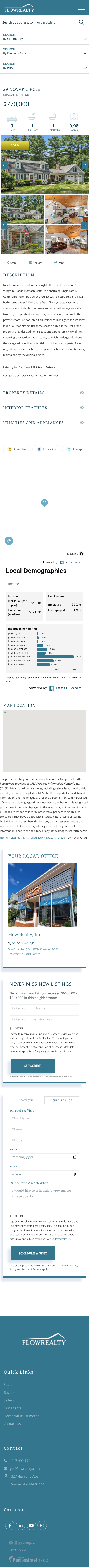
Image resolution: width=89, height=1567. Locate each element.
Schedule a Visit (61, 1100)
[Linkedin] (20, 1525)
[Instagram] (42, 1525)
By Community (13, 39)
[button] (81, 22)
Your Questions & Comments (29, 1183)
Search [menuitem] (9, 1384)
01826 (61, 837)
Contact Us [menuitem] (12, 1423)
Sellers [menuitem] (9, 1400)
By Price (8, 68)
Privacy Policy (63, 1051)
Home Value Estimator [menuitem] (21, 1416)
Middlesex (36, 837)
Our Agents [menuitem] (12, 1408)
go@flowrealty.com (25, 1468)
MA (25, 837)
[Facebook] (9, 1525)
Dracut (50, 837)
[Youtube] (31, 1525)
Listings (15, 837)
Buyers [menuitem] (9, 1392)
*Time (13, 1166)
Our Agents (33, 954)
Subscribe (32, 1066)
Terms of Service (31, 1269)
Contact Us (16, 954)
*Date (13, 1149)
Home (4, 837)
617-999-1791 (23, 943)
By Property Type (14, 53)
